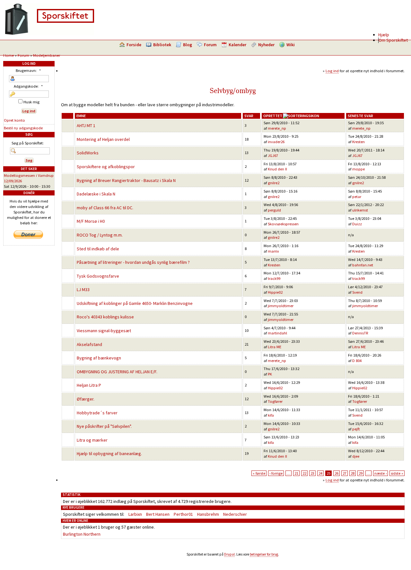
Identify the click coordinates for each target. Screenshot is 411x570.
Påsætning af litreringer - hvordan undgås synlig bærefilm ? (133, 262)
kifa (271, 415)
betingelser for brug (264, 554)
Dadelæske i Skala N (96, 194)
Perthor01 (183, 514)
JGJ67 (273, 155)
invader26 (276, 141)
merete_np (277, 128)
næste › (380, 473)
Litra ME (274, 346)
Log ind (332, 70)
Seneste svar (360, 115)
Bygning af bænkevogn (99, 358)
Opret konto (14, 120)
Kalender (237, 45)
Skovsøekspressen (283, 223)
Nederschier (235, 514)
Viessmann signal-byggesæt (104, 330)
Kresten (358, 141)
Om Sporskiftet (393, 40)
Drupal (229, 554)
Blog (187, 45)
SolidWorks (88, 153)
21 (296, 473)
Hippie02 (275, 292)
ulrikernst (360, 210)
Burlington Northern (82, 534)
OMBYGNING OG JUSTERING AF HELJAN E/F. (117, 372)
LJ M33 (83, 289)
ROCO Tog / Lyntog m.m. (100, 235)
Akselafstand (89, 344)
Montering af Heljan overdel (103, 139)
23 (312, 473)
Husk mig (30, 101)
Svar (248, 115)
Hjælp (383, 35)
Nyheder (266, 45)
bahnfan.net (362, 265)
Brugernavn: (28, 70)
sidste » (397, 473)
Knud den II (277, 169)
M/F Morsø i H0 (91, 221)
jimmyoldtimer (280, 305)
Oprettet (272, 115)
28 (352, 473)
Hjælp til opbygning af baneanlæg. (109, 453)
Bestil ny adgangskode (23, 127)
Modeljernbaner (46, 55)
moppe (358, 169)
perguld (274, 210)
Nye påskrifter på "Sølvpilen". (104, 426)
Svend (357, 292)
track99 (274, 278)
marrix (273, 251)
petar (356, 196)
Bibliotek (162, 45)
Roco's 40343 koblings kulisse (105, 317)
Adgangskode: (28, 86)
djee (355, 456)
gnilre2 (273, 182)
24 (320, 473)
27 (344, 473)
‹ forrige (276, 473)
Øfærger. (85, 399)
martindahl (277, 333)
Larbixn (135, 514)
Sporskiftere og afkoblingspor (106, 166)
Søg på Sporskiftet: (28, 143)
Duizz (357, 223)
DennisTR (360, 333)
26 (336, 473)
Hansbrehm (208, 514)
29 (361, 473)
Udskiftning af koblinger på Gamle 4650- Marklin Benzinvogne (135, 303)
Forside (134, 45)
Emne (81, 115)
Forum (210, 45)
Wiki (290, 45)
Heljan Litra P (89, 385)
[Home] (49, 34)
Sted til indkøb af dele (98, 249)
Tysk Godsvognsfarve (98, 276)
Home (8, 55)
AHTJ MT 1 (86, 125)
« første (259, 473)
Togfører (275, 401)
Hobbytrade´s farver (97, 413)
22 (304, 473)
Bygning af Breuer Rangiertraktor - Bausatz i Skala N (126, 180)
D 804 (357, 360)
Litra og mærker (92, 440)
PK (270, 374)
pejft (356, 429)
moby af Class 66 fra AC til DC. (105, 208)
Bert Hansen (158, 514)
